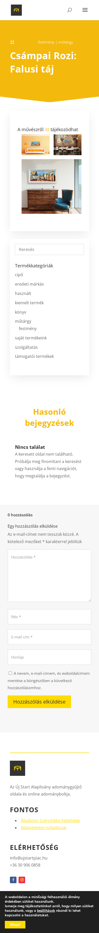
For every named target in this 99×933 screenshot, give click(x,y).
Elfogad (15, 925)
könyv (20, 312)
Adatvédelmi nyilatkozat (44, 827)
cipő (19, 274)
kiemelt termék (29, 303)
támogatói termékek (34, 356)
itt (47, 129)
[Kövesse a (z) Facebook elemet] (13, 880)
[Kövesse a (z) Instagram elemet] (22, 880)
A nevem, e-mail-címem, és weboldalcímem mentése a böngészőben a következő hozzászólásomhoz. (49, 680)
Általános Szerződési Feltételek (50, 820)
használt (23, 293)
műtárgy (65, 41)
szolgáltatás (26, 347)
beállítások (46, 910)
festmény (46, 41)
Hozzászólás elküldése (39, 701)
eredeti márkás (29, 284)
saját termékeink (31, 338)
